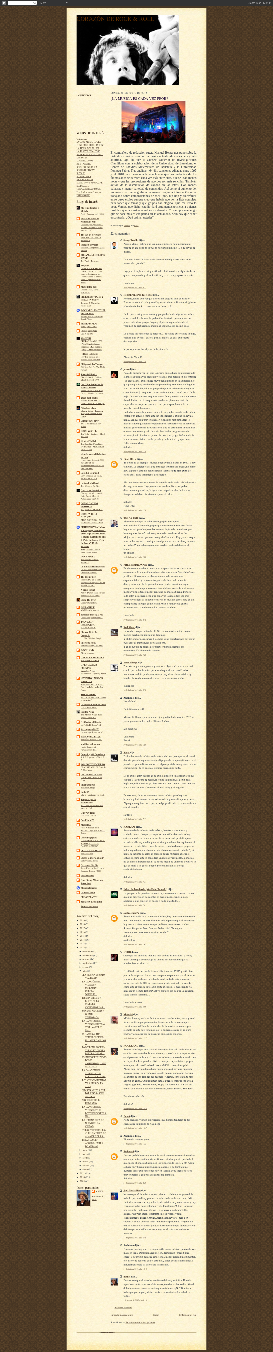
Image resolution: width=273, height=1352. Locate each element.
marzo (86, 1161)
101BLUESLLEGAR (91, 736)
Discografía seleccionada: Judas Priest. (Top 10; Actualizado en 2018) (92, 496)
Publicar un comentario (123, 1307)
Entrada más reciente (122, 1315)
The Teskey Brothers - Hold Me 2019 (93, 435)
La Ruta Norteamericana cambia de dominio (91, 571)
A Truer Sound (88, 589)
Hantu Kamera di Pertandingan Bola (89, 748)
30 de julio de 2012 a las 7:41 (135, 905)
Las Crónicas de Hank (91, 774)
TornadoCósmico (89, 374)
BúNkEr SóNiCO (89, 323)
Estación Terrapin (89, 244)
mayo (85, 1153)
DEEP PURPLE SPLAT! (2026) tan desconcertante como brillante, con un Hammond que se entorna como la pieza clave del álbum (92, 275)
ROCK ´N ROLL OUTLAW (89, 515)
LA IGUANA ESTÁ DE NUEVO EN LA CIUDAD (93, 1123)
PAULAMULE (88, 607)
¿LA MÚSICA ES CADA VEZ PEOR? (93, 976)
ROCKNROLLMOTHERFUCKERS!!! (93, 312)
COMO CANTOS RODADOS (89, 505)
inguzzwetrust (87, 853)
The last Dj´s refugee (91, 234)
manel (100, 1191)
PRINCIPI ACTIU (89, 897)
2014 (82, 939)
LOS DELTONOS (85, 160)
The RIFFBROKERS (90, 660)
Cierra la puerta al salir (92, 857)
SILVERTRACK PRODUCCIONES (85, 178)
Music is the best (89, 286)
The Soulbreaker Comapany (90, 191)
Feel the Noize (87, 711)
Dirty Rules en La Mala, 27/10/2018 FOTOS (91, 477)
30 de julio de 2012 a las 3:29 (135, 655)
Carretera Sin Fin (89, 865)
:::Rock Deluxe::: (89, 354)
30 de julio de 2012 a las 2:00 (135, 557)
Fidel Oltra (130, 459)
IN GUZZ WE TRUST (91, 850)
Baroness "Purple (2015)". (92, 645)
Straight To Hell (88, 441)
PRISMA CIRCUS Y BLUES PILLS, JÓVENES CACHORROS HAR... (93, 1002)
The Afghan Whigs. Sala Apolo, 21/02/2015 (91, 716)
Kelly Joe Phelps (88, 787)
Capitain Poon (88, 892)
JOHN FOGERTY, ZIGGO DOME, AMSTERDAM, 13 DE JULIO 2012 (94, 1062)
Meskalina (86, 824)
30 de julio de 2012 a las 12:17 (135, 1038)
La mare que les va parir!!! (92, 732)
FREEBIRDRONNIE (135, 564)
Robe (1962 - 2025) (89, 326)
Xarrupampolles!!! (90, 729)
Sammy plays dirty (90, 420)
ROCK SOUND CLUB (87, 166)
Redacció (129, 1151)
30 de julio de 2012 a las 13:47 (135, 1128)
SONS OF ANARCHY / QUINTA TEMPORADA (93, 1014)
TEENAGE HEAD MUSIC (89, 188)
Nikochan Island (88, 408)
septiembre (88, 962)
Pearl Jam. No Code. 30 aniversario (91, 239)
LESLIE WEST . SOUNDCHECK (88, 626)
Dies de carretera (89, 330)
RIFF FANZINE (84, 163)
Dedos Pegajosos (89, 837)
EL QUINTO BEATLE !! (92, 509)
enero (85, 1169)
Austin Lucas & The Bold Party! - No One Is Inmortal (93, 392)
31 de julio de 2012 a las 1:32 (135, 1143)
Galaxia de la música (91, 490)
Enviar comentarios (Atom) (140, 1322)
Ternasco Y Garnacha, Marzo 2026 (90, 304)
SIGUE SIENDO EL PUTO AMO (91, 1101)
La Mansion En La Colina (93, 704)
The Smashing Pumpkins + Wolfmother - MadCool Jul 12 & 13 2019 (92, 446)
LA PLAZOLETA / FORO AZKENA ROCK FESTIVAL (90, 153)
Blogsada (85, 265)
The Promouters (88, 576)
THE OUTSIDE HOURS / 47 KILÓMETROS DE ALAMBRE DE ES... (94, 1133)
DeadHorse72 (87, 820)
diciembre (87, 951)
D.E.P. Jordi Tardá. (89, 707)
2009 (82, 1181)
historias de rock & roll (92, 614)
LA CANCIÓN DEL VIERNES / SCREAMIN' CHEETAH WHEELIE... (91, 988)
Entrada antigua (187, 1315)
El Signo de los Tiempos (92, 364)
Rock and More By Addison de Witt (90, 220)
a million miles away (90, 744)
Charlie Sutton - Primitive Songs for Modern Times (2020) (92, 413)
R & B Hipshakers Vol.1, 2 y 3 (93, 758)
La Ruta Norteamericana (93, 566)
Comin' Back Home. (89, 602)
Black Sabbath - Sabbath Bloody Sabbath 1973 (91, 378)
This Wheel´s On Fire (90, 486)
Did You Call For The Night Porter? (93, 368)
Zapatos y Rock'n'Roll (91, 901)
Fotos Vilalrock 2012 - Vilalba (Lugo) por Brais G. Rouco (93, 830)
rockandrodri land (90, 483)
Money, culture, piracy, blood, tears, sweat (91, 550)
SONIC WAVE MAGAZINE (90, 182)
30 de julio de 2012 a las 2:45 (135, 620)
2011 (82, 1173)
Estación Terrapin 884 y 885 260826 (93, 249)
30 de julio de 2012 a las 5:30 (135, 690)
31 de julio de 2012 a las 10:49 (135, 1269)
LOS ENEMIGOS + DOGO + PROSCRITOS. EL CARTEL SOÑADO (93, 843)
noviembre (88, 955)
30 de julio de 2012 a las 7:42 (135, 944)
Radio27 (85, 792)
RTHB (127, 952)
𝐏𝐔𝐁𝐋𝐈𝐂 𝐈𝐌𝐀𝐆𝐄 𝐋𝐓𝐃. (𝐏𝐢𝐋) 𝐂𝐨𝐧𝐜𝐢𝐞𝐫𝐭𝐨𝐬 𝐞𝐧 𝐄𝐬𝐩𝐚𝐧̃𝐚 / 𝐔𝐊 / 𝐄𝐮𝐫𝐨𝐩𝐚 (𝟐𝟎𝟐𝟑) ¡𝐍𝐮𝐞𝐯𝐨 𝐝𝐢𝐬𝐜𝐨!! (92, 345)
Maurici (128, 1014)
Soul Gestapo (83, 185)
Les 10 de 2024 (87, 333)
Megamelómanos (89, 888)
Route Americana (89, 906)
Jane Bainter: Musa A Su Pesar (91, 779)
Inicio (156, 1315)
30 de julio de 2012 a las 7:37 (135, 882)
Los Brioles (82, 157)
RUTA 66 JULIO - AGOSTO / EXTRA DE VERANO (92, 1142)
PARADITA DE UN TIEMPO (90, 561)
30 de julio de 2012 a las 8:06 (135, 1006)
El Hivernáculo (88, 784)
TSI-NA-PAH (87, 622)
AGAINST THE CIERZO (93, 764)
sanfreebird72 (87, 875)
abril (85, 1157)
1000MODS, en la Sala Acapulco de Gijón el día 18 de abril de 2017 (93, 582)
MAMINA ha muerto (90, 610)
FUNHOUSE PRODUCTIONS (90, 144)
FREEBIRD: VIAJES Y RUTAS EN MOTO (92, 298)
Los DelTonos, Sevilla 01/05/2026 (90, 291)
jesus (126, 369)
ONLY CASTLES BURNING (89, 666)
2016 (82, 931)
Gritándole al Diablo (91, 722)
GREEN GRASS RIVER (92, 657)
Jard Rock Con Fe (88, 815)
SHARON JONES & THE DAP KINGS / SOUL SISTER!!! (94, 1093)
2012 (82, 947)
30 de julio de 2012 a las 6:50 (135, 744)
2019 (82, 920)
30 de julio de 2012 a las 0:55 (135, 287)
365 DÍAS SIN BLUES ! (91, 739)
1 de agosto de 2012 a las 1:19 (135, 1300)
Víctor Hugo (130, 662)
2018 (82, 924)
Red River (129, 627)
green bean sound (89, 397)
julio (85, 970)
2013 (82, 943)
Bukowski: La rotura (89, 860)
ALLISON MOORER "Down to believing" (93, 698)
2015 (82, 935)
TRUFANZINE (83, 195)
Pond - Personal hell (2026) (92, 214)
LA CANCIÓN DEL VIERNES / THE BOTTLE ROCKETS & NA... (94, 1111)
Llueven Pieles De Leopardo (89, 634)
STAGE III (86, 338)
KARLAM (129, 826)
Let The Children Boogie (91, 638)
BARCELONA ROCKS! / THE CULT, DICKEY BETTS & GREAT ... (93, 1050)
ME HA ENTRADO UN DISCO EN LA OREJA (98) (93, 402)
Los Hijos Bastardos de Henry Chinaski (92, 386)
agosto (86, 966)
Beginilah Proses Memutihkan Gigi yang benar (93, 672)
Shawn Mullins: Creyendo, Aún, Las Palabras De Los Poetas (92, 687)
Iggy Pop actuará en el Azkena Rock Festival (90, 358)
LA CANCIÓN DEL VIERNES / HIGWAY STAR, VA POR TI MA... (93, 1025)
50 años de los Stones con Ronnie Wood (92, 317)
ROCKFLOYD (88, 556)
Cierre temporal (88, 653)
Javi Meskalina (132, 1190)
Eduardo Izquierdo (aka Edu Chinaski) (145, 889)
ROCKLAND (87, 650)
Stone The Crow (88, 599)
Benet (127, 1116)
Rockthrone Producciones (138, 294)
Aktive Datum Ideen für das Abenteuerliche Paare (93, 594)
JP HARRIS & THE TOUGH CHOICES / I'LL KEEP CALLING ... (94, 1039)
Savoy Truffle (131, 240)
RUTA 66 (81, 173)
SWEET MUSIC (88, 694)
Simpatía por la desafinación (88, 801)
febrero (86, 1165)
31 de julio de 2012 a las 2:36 (135, 1183)
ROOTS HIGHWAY (86, 169)
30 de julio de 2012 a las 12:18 (135, 1108)
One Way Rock (88, 812)
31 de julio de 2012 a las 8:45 (135, 1237)
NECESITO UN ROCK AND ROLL (92, 680)
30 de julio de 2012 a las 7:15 (135, 819)
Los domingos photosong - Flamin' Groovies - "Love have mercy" (92, 227)
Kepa (127, 752)
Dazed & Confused (90, 473)
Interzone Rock (88, 642)
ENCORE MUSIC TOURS (89, 141)
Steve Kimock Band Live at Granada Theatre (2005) (93, 869)
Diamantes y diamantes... (92, 617)
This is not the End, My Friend (91, 425)
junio (85, 1149)
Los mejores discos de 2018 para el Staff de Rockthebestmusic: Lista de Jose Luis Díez (92, 464)
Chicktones (82, 138)
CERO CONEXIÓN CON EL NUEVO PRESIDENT (92, 521)
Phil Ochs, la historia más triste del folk (92, 807)
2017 (82, 928)
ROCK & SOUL (89, 431)
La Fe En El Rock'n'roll (91, 724)
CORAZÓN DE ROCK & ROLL (115, 18)
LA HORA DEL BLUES (88, 148)
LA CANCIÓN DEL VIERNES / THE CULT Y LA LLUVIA (94, 1073)
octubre (86, 959)
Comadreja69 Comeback (93, 754)
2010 (82, 1177)
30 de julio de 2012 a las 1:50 (135, 510)
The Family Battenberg (91, 261)
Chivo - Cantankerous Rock (92, 794)
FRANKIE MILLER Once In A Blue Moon (93, 768)
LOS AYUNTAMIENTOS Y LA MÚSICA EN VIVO (94, 1083)
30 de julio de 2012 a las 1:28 (135, 361)
